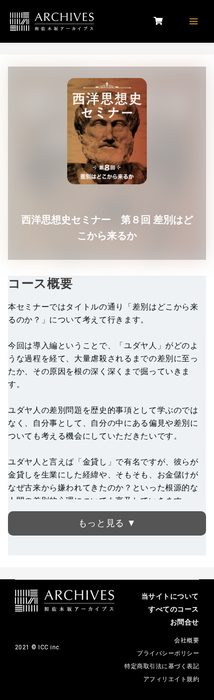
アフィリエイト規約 (171, 679)
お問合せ (184, 622)
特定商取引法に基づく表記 (161, 666)
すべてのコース (173, 609)
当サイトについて (170, 596)
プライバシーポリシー (168, 653)
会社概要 (186, 640)
